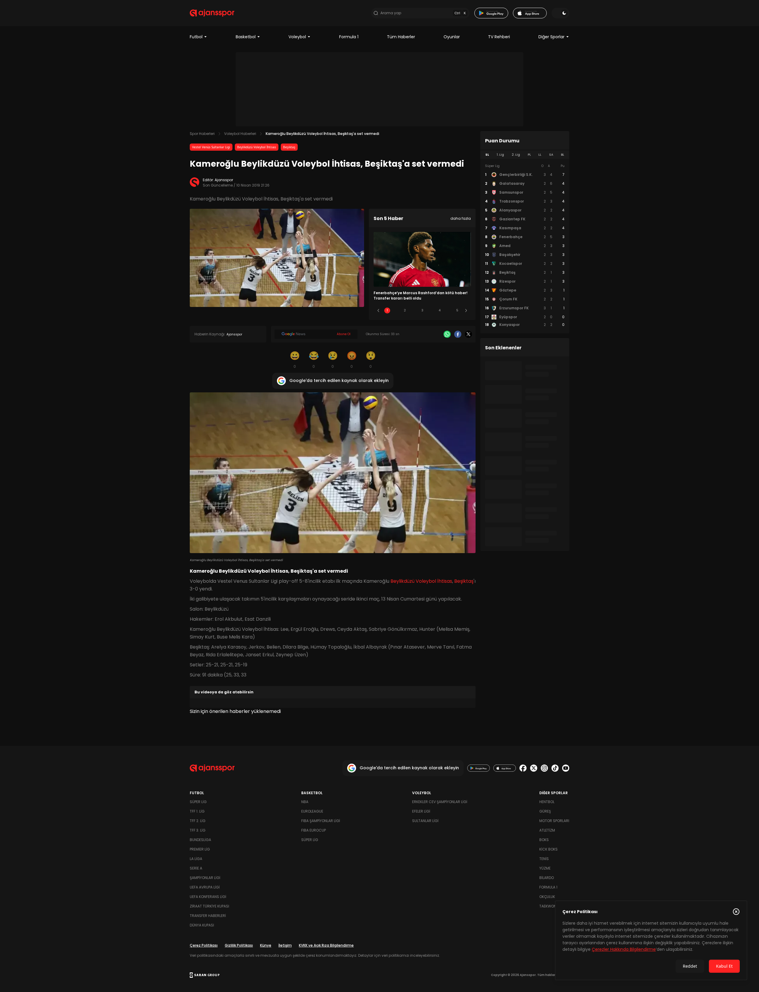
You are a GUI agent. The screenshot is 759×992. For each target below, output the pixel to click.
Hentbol (546, 801)
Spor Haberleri (202, 133)
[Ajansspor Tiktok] (555, 768)
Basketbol (246, 37)
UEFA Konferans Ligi (208, 896)
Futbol (196, 37)
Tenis (544, 858)
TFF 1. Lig (197, 811)
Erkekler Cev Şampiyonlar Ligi (439, 801)
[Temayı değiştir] (560, 13)
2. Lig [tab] (516, 154)
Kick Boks (548, 849)
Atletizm (547, 830)
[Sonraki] (466, 310)
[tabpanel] (524, 246)
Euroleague (312, 811)
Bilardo (546, 877)
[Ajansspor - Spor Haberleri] (212, 13)
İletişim (285, 945)
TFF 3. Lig (197, 830)
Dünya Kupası (202, 925)
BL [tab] (562, 154)
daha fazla (460, 218)
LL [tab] (539, 154)
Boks (544, 839)
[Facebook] (457, 334)
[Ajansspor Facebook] (523, 768)
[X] (468, 334)
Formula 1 (348, 37)
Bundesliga (200, 839)
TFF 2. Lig (197, 820)
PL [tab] (529, 154)
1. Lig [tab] (500, 154)
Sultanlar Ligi (425, 820)
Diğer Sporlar (551, 37)
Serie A (196, 868)
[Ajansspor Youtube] (565, 768)
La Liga (196, 858)
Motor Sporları (554, 820)
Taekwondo (550, 906)
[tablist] (524, 155)
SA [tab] (551, 154)
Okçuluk (547, 896)
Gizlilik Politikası (239, 945)
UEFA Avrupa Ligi (205, 887)
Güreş (545, 811)
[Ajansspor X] (533, 768)
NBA (304, 801)
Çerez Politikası (204, 945)
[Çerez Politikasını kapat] (736, 911)
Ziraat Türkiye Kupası (209, 906)
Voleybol (297, 37)
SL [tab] (487, 154)
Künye (265, 945)
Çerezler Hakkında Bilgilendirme (624, 949)
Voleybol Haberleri (240, 133)
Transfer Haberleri (208, 915)
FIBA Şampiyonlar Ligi (320, 820)
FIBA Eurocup (313, 830)
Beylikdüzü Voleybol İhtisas (256, 147)
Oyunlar (452, 37)
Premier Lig (200, 849)
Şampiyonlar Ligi (205, 877)
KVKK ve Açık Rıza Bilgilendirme (326, 945)
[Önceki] (378, 310)
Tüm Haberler (401, 37)
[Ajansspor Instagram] (544, 768)
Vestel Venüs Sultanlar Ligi (211, 147)
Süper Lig (198, 801)
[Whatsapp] (447, 334)
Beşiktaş (289, 147)
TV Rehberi (499, 37)
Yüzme (545, 868)
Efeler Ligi (421, 811)
